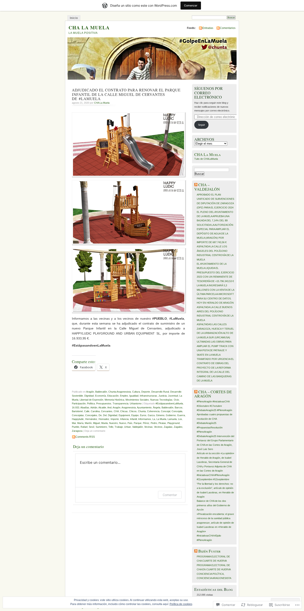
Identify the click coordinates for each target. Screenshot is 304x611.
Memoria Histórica (114, 399)
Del (105, 415)
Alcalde (102, 407)
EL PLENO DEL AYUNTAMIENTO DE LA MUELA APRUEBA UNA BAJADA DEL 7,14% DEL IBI (215, 216)
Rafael (84, 426)
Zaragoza (77, 431)
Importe (115, 419)
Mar (74, 423)
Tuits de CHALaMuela (206, 158)
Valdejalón (137, 426)
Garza (151, 415)
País (130, 423)
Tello (110, 426)
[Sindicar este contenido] (195, 184)
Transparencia (120, 403)
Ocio (176, 399)
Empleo (124, 395)
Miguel (96, 423)
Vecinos (158, 426)
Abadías (84, 407)
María (80, 423)
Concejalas (78, 415)
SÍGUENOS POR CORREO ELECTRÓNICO (208, 93)
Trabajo (119, 426)
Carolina (95, 411)
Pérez (146, 423)
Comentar (170, 495)
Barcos (178, 407)
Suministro (101, 426)
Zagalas (168, 426)
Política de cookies (181, 604)
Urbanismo (136, 403)
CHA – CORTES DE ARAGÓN (213, 394)
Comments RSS (85, 436)
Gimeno (160, 415)
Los (180, 419)
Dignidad (89, 395)
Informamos (144, 419)
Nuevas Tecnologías (161, 399)
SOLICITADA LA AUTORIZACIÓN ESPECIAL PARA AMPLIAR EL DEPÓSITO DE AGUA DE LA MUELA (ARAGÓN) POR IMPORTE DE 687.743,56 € (215, 234)
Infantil (133, 419)
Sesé (91, 426)
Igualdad (133, 395)
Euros (143, 415)
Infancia (124, 419)
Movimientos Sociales (137, 399)
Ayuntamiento (144, 407)
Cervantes (106, 411)
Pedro (154, 423)
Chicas (124, 411)
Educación (113, 395)
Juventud (173, 395)
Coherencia (153, 411)
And (109, 407)
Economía (100, 395)
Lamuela (172, 419)
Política (91, 403)
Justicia (162, 395)
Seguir (201, 124)
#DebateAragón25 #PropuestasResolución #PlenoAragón (210, 427)
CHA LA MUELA (89, 27)
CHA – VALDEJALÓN (207, 187)
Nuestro (113, 423)
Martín (88, 423)
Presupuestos (103, 403)
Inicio (74, 18)
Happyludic (78, 419)
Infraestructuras (148, 395)
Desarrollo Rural (160, 391)
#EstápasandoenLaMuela (169, 403)
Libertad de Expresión (91, 399)
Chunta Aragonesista (119, 391)
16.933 (75, 407)
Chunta (142, 411)
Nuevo (122, 423)
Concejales (91, 415)
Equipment (124, 415)
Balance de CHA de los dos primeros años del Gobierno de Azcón (213, 505)
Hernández (91, 419)
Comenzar (190, 5)
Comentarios (227, 28)
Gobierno (171, 415)
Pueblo (75, 426)
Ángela (156, 407)
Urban (127, 426)
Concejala (177, 411)
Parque (138, 423)
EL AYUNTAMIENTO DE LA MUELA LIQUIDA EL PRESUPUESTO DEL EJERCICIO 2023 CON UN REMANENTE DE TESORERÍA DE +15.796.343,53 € (215, 272)
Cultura (136, 391)
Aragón (90, 391)
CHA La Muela (101, 102)
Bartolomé (77, 411)
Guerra (181, 415)
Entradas (207, 28)
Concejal (165, 411)
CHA (116, 411)
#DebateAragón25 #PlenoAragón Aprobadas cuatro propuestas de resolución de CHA (214, 414)
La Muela (161, 419)
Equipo (135, 415)
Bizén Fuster (209, 551)
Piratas (162, 423)
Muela (104, 423)
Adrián (93, 407)
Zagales (178, 426)
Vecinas (148, 426)
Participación (79, 403)
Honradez (104, 419)
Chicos (133, 411)
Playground (173, 423)
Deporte (145, 391)
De (100, 415)
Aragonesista (129, 407)
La (153, 419)
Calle (86, 411)
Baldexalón (101, 391)
